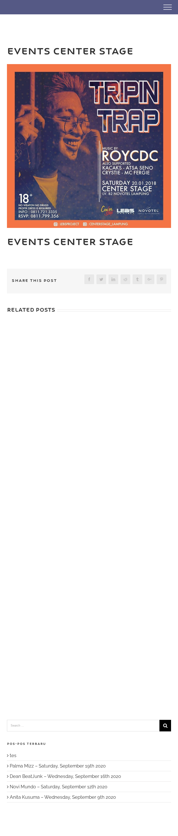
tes (13, 755)
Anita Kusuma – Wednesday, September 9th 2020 (63, 797)
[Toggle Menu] (167, 7)
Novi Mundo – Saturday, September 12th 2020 (58, 786)
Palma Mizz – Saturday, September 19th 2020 (58, 766)
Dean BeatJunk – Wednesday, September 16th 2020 (65, 776)
